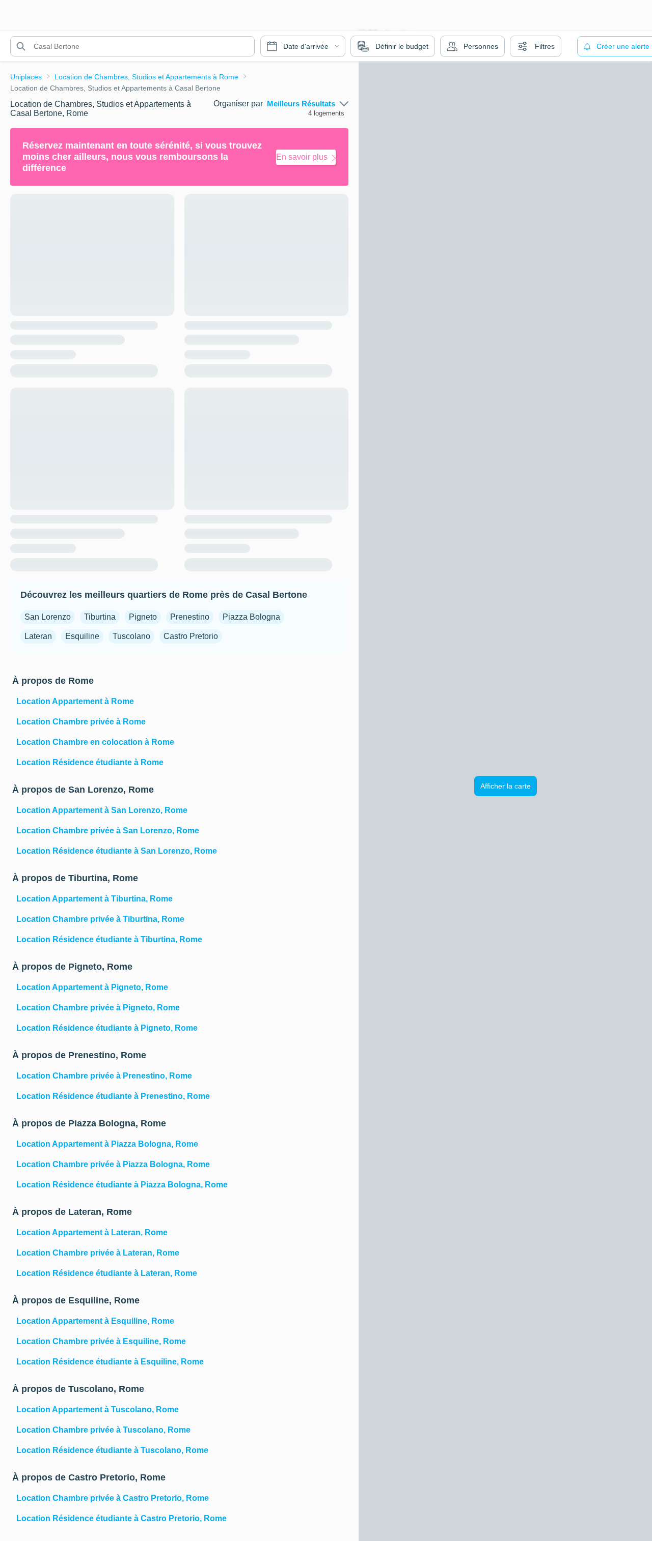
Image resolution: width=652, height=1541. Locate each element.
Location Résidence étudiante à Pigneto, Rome (107, 1028)
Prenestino (189, 617)
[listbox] (307, 104)
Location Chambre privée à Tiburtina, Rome (100, 919)
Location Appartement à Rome (75, 701)
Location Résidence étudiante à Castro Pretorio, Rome (121, 1518)
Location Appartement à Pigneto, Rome (92, 987)
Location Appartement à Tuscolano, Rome (97, 1409)
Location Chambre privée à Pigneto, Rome (98, 1007)
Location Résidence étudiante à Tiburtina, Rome (109, 939)
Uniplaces (26, 77)
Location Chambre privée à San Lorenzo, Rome (107, 830)
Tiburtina (100, 617)
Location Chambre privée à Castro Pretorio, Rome (112, 1498)
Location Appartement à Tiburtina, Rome (94, 898)
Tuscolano (131, 636)
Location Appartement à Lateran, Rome (92, 1232)
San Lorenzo (47, 617)
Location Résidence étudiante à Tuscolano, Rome (112, 1450)
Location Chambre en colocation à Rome (95, 742)
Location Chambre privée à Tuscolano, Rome (103, 1430)
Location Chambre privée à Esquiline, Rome (101, 1341)
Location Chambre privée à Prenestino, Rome (104, 1075)
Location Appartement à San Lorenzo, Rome (101, 810)
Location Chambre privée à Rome (81, 721)
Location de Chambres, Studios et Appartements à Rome (146, 77)
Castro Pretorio (191, 636)
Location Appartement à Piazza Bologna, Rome (107, 1144)
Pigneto (143, 617)
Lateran (38, 636)
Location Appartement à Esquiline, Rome (95, 1321)
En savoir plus (302, 157)
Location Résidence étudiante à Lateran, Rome (106, 1273)
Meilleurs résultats (301, 104)
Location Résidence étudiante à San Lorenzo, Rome (116, 851)
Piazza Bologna (251, 617)
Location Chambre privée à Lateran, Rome (97, 1252)
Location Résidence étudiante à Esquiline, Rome (110, 1361)
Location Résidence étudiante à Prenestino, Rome (113, 1096)
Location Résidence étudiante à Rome (90, 762)
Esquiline (82, 636)
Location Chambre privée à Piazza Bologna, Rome (113, 1164)
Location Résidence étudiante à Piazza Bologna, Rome (122, 1184)
